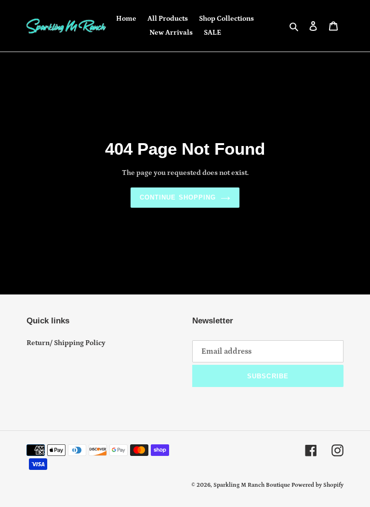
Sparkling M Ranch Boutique (252, 485)
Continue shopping (178, 197)
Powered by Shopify (317, 485)
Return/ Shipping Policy (66, 343)
